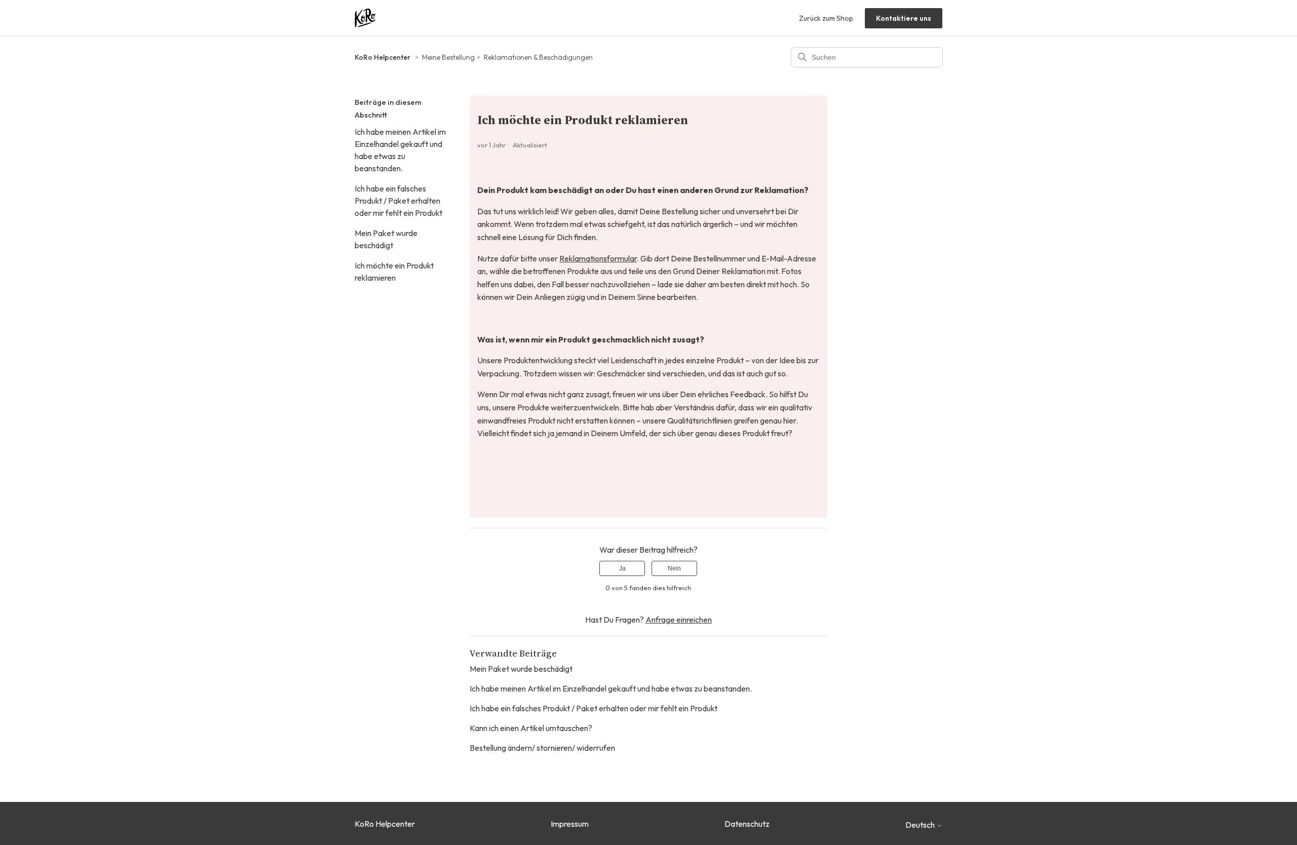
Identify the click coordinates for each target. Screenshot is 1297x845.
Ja (622, 568)
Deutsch (920, 824)
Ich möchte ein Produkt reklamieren (394, 271)
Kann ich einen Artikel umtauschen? (531, 728)
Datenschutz (747, 824)
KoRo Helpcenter (382, 57)
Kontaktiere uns (903, 18)
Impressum (570, 824)
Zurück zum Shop (826, 18)
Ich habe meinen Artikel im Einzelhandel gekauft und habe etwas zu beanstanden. (400, 150)
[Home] (365, 18)
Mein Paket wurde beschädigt (386, 239)
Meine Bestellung (448, 57)
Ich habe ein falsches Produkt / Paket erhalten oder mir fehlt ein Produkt (398, 200)
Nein (674, 568)
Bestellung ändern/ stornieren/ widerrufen (542, 748)
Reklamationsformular (598, 258)
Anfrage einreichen (678, 619)
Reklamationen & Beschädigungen (538, 57)
